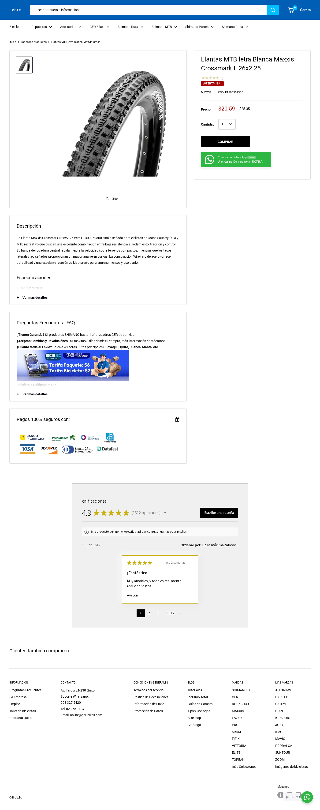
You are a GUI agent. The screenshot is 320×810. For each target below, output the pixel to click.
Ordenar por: (191, 545)
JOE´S (279, 725)
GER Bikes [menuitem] (96, 27)
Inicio (12, 42)
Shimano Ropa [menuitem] (232, 27)
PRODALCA (283, 746)
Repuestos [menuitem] (39, 27)
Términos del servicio (149, 690)
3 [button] (158, 613)
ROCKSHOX (240, 704)
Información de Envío (149, 704)
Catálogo (194, 725)
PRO (235, 725)
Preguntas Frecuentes (25, 690)
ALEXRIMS (283, 690)
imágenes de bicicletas (291, 766)
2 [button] (149, 613)
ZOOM (280, 759)
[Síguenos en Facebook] (280, 795)
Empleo (14, 704)
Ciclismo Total (198, 697)
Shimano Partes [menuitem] (196, 27)
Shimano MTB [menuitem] (162, 27)
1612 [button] (171, 613)
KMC (278, 732)
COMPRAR (225, 141)
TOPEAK (238, 759)
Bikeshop (194, 718)
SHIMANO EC (241, 690)
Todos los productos (34, 42)
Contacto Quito (20, 718)
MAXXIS (206, 92)
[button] (165, 513)
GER (235, 697)
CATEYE (281, 704)
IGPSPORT (283, 718)
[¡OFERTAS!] (307, 797)
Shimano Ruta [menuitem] (128, 27)
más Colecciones (244, 766)
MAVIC (280, 739)
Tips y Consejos (199, 711)
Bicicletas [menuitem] (16, 27)
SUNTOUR (282, 752)
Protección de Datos (148, 711)
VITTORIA (239, 746)
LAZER (237, 718)
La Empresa (18, 697)
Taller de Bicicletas (22, 711)
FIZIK (236, 739)
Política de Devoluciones (151, 697)
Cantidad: (208, 124)
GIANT (280, 711)
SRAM (236, 732)
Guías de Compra (200, 704)
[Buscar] (273, 10)
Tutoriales (195, 690)
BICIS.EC (281, 697)
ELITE (236, 752)
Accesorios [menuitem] (68, 27)
